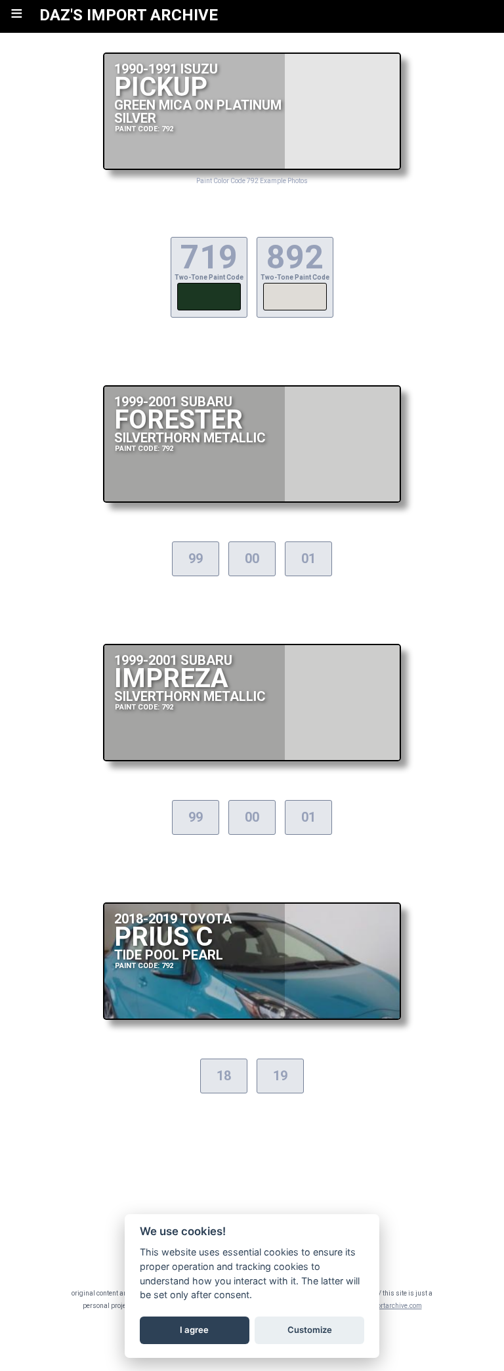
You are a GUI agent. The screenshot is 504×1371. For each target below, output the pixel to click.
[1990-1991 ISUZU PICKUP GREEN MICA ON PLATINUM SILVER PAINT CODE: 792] (252, 166)
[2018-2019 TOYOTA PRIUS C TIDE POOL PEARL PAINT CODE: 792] (252, 1016)
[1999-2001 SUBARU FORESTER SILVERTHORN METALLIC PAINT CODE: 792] (252, 499)
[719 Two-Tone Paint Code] (209, 309)
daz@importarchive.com (385, 1305)
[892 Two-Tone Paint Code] (295, 309)
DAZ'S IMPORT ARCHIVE (128, 15)
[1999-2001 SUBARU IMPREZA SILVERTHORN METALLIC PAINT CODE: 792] (252, 757)
